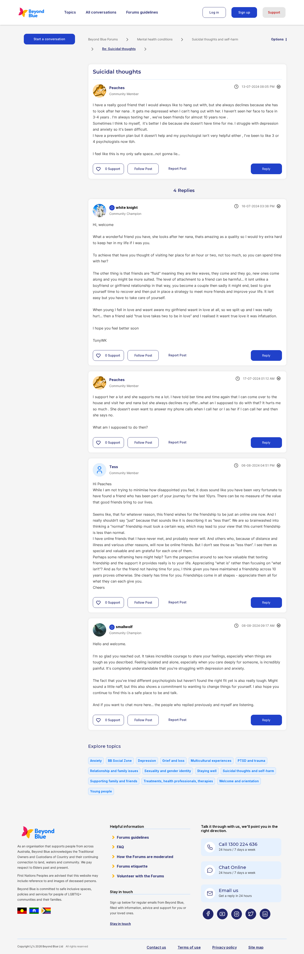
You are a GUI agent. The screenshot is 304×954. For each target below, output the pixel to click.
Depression (147, 760)
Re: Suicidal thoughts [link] (119, 49)
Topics (70, 12)
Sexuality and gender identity (167, 771)
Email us (228, 890)
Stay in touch (120, 924)
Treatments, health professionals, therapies (178, 781)
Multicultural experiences (211, 760)
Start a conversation (49, 39)
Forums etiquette (132, 866)
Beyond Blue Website (37, 832)
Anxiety (96, 760)
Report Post (177, 168)
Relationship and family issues (114, 771)
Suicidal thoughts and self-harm (215, 39)
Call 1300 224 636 (238, 844)
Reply (266, 169)
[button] (98, 169)
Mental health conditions (154, 39)
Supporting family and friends (113, 781)
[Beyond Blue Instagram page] (236, 923)
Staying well (207, 771)
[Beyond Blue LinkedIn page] (265, 923)
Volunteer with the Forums (140, 876)
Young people (101, 791)
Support (274, 12)
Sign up (244, 12)
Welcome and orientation (239, 781)
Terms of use (189, 947)
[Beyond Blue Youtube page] (222, 923)
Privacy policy (224, 947)
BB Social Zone (120, 760)
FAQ (120, 847)
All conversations (101, 12)
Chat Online (232, 867)
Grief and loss (173, 760)
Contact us (156, 947)
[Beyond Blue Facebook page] (208, 923)
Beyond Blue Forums (37, 12)
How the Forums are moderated (145, 856)
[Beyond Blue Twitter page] (251, 923)
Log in (214, 12)
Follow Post (143, 169)
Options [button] (277, 39)
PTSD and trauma (251, 760)
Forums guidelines (142, 12)
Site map (255, 947)
